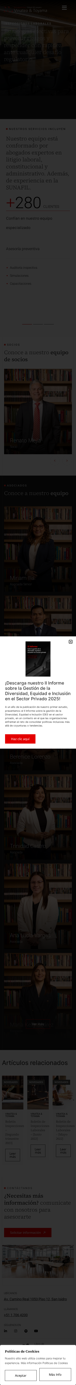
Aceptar (21, 1375)
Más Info (55, 1374)
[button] (70, 641)
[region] (38, 1365)
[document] (38, 692)
